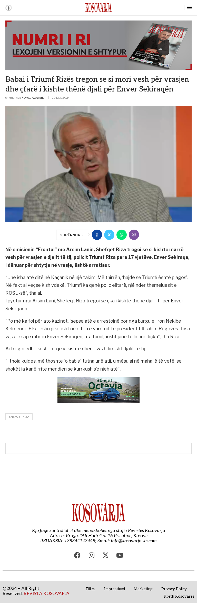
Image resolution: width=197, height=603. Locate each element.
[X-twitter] (105, 555)
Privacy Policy (174, 589)
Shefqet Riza (19, 416)
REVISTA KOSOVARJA (47, 593)
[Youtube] (119, 555)
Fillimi (90, 589)
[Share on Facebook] (97, 235)
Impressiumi (114, 589)
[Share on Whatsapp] (121, 235)
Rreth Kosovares (179, 596)
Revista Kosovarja (33, 97)
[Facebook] (77, 555)
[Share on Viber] (134, 235)
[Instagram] (91, 555)
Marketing (143, 589)
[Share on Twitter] (109, 235)
